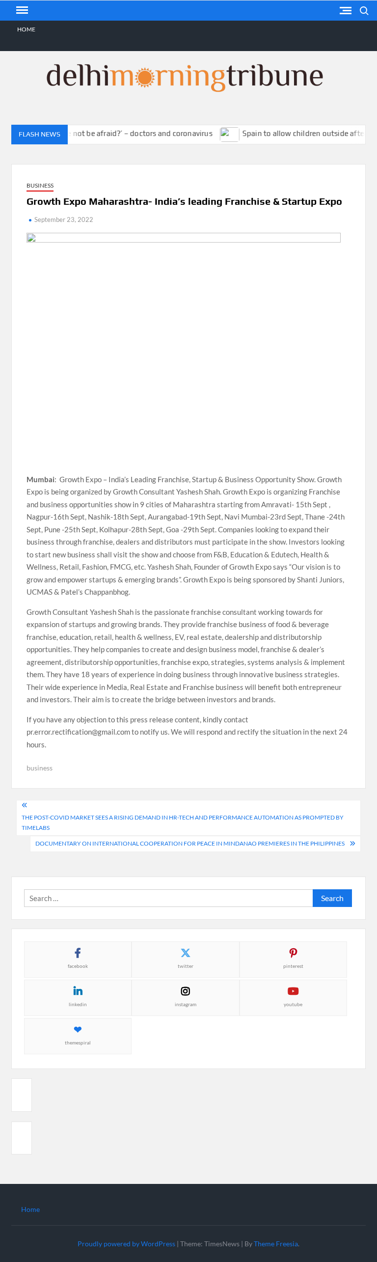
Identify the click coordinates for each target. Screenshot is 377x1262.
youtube (293, 1004)
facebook (78, 966)
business (40, 768)
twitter (185, 966)
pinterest (293, 966)
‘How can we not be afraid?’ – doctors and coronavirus (112, 133)
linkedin (78, 1004)
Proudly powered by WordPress (126, 1243)
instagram (185, 1004)
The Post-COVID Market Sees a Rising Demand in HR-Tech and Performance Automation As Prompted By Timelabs (183, 822)
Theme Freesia (276, 1243)
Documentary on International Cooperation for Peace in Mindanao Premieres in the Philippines (190, 843)
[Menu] (21, 10)
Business (40, 185)
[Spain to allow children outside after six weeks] (221, 133)
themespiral (78, 1042)
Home (26, 29)
